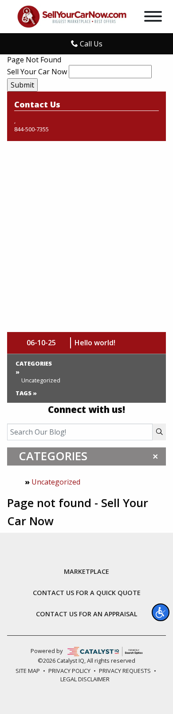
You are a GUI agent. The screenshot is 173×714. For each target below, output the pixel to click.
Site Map (28, 671)
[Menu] (153, 17)
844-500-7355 (31, 129)
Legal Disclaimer (85, 679)
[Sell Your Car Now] (72, 16)
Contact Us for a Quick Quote (87, 592)
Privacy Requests (125, 671)
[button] (160, 612)
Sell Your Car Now (37, 71)
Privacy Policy (69, 671)
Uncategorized (55, 482)
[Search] (159, 432)
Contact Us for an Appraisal (87, 614)
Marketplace (86, 571)
